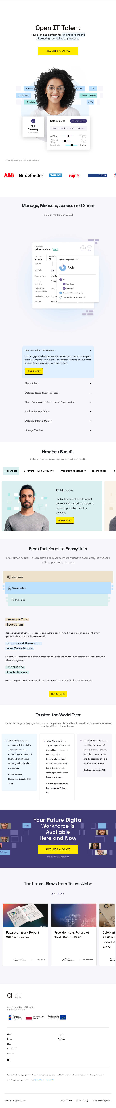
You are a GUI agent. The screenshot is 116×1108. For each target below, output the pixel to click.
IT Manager (11, 471)
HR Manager (99, 471)
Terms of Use (50, 1080)
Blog (9, 1044)
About (9, 1034)
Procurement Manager (73, 471)
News (9, 1039)
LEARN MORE (34, 371)
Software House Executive (39, 471)
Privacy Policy (38, 1080)
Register (61, 1039)
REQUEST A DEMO (58, 849)
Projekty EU (12, 1049)
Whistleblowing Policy (102, 1101)
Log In (60, 1034)
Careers (10, 1054)
